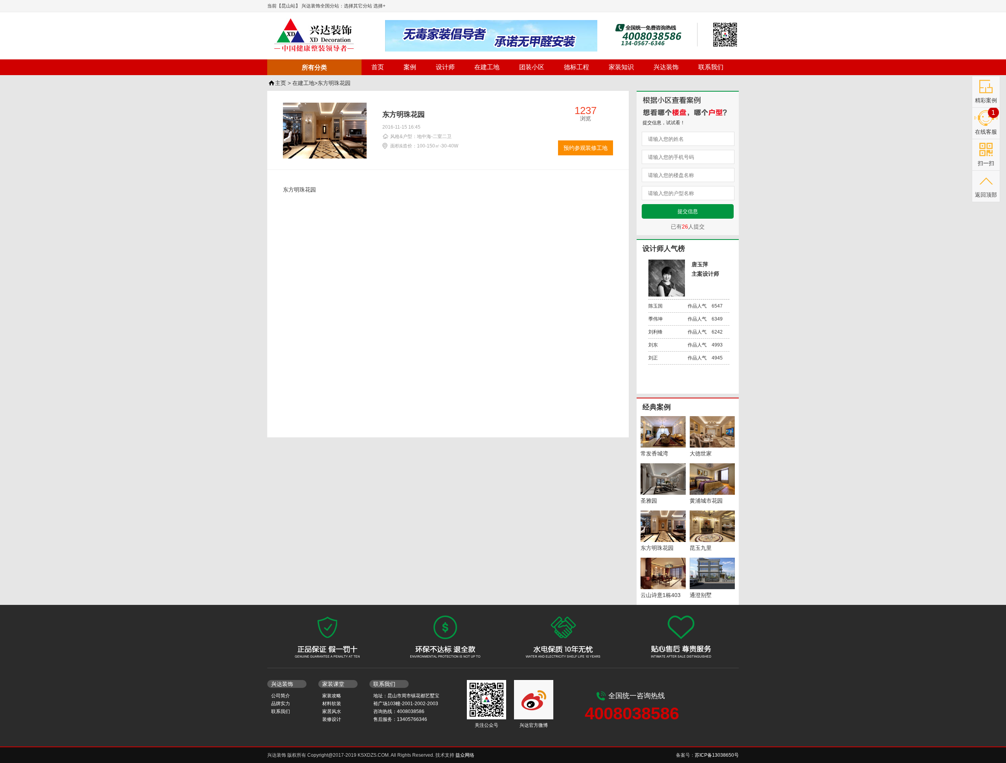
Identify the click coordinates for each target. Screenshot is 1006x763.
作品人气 (685, 306)
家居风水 (331, 711)
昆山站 (288, 6)
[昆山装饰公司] (326, 35)
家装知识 (621, 67)
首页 (377, 67)
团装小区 (531, 67)
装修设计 (331, 719)
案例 (410, 67)
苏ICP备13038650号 (717, 755)
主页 (280, 83)
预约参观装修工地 (586, 148)
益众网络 (464, 755)
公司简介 (280, 695)
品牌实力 (280, 703)
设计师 (445, 67)
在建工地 (486, 67)
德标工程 (576, 67)
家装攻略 (331, 695)
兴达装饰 (666, 67)
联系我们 (710, 67)
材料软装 (331, 703)
